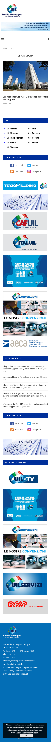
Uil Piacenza (12, 147)
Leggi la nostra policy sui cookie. (27, 733)
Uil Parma (11, 142)
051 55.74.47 (11, 657)
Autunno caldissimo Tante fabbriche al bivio (21, 377)
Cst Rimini (33, 142)
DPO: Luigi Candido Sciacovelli (15, 674)
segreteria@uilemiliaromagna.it (21, 660)
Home (5, 48)
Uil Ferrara (12, 128)
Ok (26, 735)
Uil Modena (12, 133)
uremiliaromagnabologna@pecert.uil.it (23, 667)
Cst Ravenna (34, 133)
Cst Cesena (33, 137)
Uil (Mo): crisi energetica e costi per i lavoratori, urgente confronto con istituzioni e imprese (22, 394)
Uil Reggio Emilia (15, 137)
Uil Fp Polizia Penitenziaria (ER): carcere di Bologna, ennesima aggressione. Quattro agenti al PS (24, 367)
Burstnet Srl (29, 738)
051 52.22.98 (10, 654)
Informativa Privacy (24, 670)
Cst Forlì (32, 128)
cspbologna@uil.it (15, 664)
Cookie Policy (8, 670)
